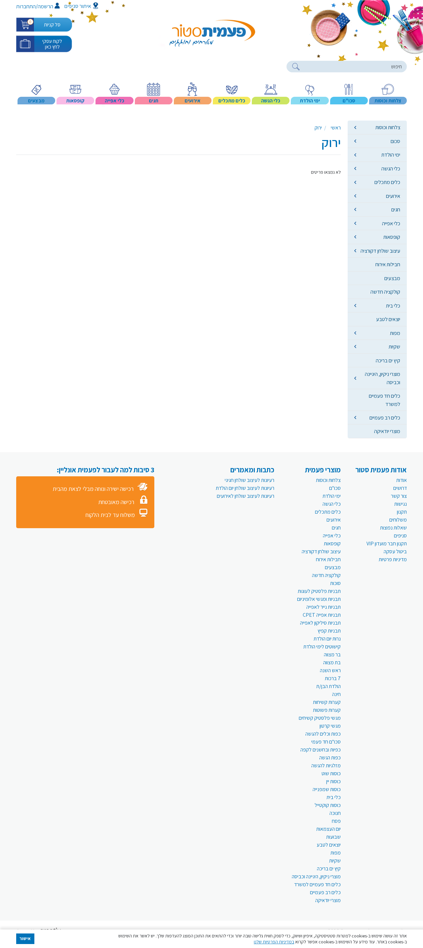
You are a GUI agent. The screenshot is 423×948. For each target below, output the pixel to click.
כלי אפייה (391, 223)
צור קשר (399, 495)
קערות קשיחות (327, 702)
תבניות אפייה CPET (322, 614)
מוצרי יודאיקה (387, 431)
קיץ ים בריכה (388, 360)
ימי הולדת (390, 154)
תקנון (402, 511)
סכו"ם (335, 488)
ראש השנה (330, 670)
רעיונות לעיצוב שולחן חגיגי (249, 480)
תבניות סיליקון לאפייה (320, 622)
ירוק (318, 127)
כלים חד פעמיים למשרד (384, 399)
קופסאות (391, 236)
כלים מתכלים (387, 182)
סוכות (335, 583)
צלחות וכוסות (387, 127)
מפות (395, 333)
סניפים (400, 535)
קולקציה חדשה (385, 291)
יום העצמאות (328, 828)
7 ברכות (333, 678)
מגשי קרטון (330, 725)
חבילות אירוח (387, 264)
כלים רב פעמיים (384, 417)
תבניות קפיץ (329, 630)
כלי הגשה (390, 168)
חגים (395, 209)
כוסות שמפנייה (327, 789)
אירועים (393, 196)
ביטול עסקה (395, 551)
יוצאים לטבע (388, 319)
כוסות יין (333, 781)
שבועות (333, 836)
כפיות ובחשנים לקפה (320, 749)
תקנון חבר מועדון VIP (386, 543)
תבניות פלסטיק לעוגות (319, 591)
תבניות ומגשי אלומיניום (319, 599)
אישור (25, 938)
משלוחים (398, 519)
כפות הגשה (330, 757)
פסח (336, 821)
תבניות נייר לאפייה (323, 606)
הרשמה (45, 6)
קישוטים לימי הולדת (322, 646)
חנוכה (335, 813)
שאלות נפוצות (393, 527)
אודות (401, 480)
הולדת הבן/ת (328, 686)
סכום (395, 141)
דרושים (400, 488)
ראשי (336, 127)
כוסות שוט (331, 773)
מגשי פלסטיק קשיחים (320, 717)
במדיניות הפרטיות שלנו (274, 942)
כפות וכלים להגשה (323, 733)
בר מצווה (332, 654)
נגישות (400, 503)
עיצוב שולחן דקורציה (380, 250)
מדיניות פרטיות (393, 559)
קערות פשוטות (327, 710)
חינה (336, 694)
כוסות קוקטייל (328, 805)
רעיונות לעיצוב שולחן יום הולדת (245, 488)
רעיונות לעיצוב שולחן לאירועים (245, 495)
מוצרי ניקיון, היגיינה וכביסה (382, 377)
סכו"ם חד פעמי (326, 741)
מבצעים (392, 278)
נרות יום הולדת (327, 638)
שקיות (394, 346)
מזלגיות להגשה (326, 765)
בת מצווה (332, 662)
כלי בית (393, 305)
